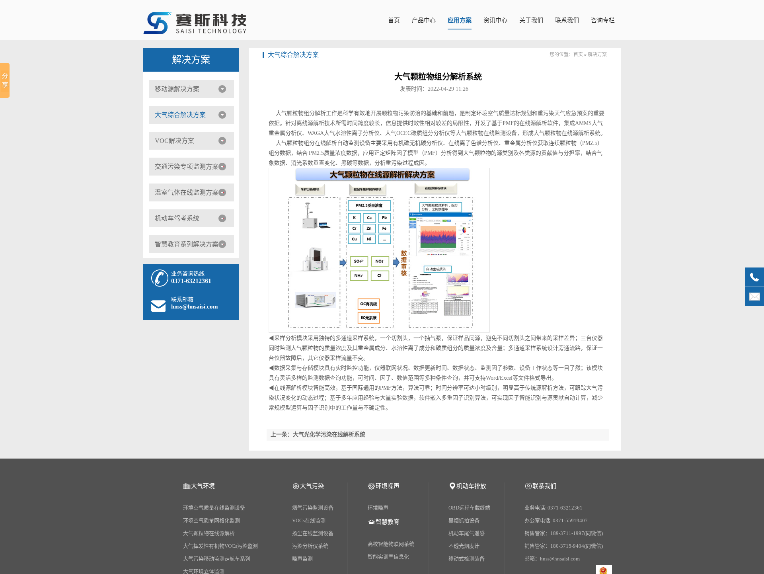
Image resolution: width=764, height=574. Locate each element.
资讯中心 (495, 20)
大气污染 (312, 486)
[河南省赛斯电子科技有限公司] (194, 30)
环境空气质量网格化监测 (211, 520)
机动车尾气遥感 (466, 533)
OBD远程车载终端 (469, 508)
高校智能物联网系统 (391, 544)
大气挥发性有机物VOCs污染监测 (220, 546)
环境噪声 (388, 486)
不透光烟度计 (463, 546)
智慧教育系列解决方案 (186, 244)
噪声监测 (302, 559)
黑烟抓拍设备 (463, 520)
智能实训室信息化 (388, 557)
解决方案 (191, 60)
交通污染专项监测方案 (186, 166)
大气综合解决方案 (180, 114)
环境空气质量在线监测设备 (214, 508)
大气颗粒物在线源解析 (209, 533)
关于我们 (531, 20)
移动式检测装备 (466, 559)
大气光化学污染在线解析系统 (329, 434)
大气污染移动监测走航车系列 (216, 559)
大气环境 (203, 486)
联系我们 (567, 20)
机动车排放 (471, 486)
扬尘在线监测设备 (312, 533)
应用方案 (460, 20)
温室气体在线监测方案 (186, 192)
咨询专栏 (603, 20)
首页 (394, 20)
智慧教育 (388, 522)
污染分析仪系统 (310, 546)
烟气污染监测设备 (312, 508)
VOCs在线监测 (308, 520)
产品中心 (424, 20)
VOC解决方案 (174, 140)
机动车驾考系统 (177, 218)
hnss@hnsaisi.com (194, 306)
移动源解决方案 (177, 89)
